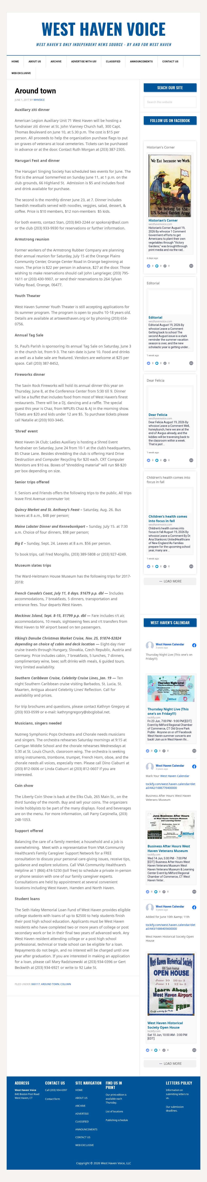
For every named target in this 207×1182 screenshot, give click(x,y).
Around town (50, 984)
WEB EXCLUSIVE (84, 1145)
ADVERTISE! (82, 1113)
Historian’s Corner (163, 220)
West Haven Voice (103, 28)
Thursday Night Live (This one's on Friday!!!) (168, 711)
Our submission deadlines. (175, 1109)
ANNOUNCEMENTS (86, 1129)
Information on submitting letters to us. (177, 1094)
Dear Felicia (158, 414)
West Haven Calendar (174, 776)
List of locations (114, 1111)
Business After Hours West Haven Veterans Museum (169, 848)
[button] (158, 266)
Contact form (52, 1099)
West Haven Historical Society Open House (165, 1025)
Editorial (155, 317)
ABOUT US (81, 1098)
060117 (35, 984)
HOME (79, 1090)
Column (65, 984)
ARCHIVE (80, 1106)
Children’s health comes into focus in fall (168, 518)
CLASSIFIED (82, 1121)
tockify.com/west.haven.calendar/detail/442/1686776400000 (170, 786)
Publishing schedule (117, 1120)
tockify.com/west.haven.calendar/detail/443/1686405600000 (170, 927)
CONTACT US (82, 1137)
